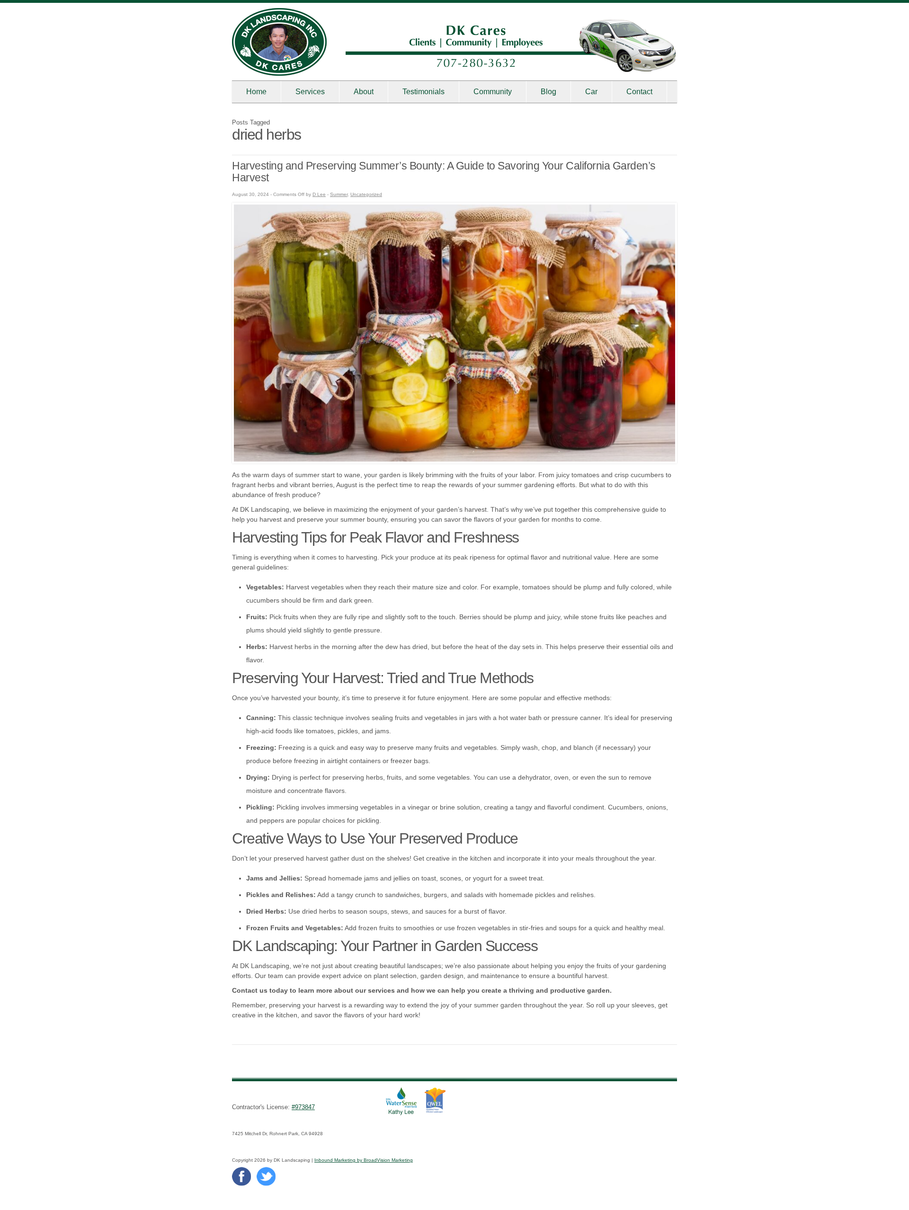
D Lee (319, 194)
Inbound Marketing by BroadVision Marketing (363, 1160)
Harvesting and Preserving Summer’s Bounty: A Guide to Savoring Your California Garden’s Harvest (444, 172)
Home (256, 92)
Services (310, 92)
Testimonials (423, 92)
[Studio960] (279, 73)
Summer (339, 194)
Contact (639, 92)
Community (492, 92)
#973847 (303, 1107)
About (364, 92)
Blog (548, 92)
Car (591, 92)
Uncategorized (366, 194)
